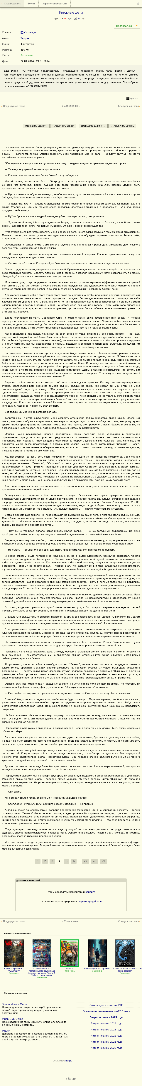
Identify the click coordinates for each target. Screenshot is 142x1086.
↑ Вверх (71, 1078)
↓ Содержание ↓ (71, 105)
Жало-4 (69, 969)
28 (94, 861)
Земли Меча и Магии (15, 1004)
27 (85, 861)
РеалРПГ (7, 1030)
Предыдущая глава (14, 106)
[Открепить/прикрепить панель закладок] (138, 3)
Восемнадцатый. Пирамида (97, 969)
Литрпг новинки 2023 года (106, 1029)
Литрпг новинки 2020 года (106, 1047)
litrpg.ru (68, 1061)
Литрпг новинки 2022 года (106, 1035)
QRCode (134, 98)
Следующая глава (128, 106)
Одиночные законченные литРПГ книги (106, 1011)
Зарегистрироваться (54, 3)
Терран (25, 38)
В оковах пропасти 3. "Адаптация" (14, 970)
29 (103, 861)
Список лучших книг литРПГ (106, 1005)
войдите (90, 891)
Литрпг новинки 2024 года (106, 1023)
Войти (31, 3)
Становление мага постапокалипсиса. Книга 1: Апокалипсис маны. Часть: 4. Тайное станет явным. (41, 972)
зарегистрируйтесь (90, 901)
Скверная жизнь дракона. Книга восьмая (125, 970)
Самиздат (29, 32)
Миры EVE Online (12, 1018)
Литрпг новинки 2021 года (106, 1041)
